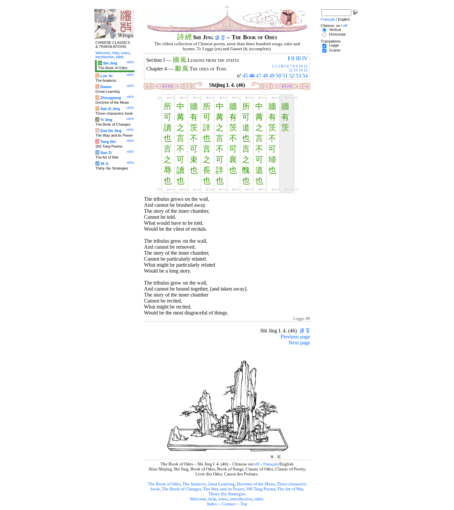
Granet (334, 50)
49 (272, 75)
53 (298, 75)
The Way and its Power (223, 489)
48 (265, 75)
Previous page (295, 336)
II (292, 58)
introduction (241, 499)
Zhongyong (110, 98)
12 (291, 70)
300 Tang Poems (260, 489)
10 (301, 66)
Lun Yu (106, 76)
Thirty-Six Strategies (227, 494)
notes (223, 499)
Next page (299, 342)
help (212, 499)
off (256, 464)
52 (291, 75)
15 (306, 70)
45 (245, 75)
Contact (229, 504)
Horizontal (337, 34)
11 (306, 66)
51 (285, 75)
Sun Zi (106, 153)
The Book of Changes (181, 489)
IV (305, 58)
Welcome (198, 499)
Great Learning (221, 484)
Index (212, 504)
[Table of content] (223, 37)
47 (258, 75)
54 (305, 75)
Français (270, 464)
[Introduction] (217, 37)
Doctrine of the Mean (256, 484)
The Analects (194, 484)
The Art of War (290, 489)
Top (243, 504)
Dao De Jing (111, 131)
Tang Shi (108, 142)
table (259, 499)
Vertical (335, 30)
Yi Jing (106, 120)
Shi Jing (110, 63)
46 (252, 75)
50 (278, 75)
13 (296, 70)
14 (301, 70)
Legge (334, 45)
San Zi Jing (110, 109)
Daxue (105, 87)
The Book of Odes (164, 484)
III (298, 58)
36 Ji (104, 164)
